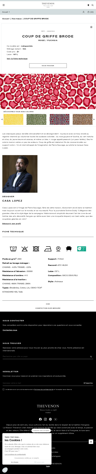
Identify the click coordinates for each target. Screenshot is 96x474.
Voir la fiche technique (17, 58)
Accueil (5, 12)
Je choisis (14, 462)
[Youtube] (55, 419)
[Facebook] (40, 419)
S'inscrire (88, 383)
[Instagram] (45, 419)
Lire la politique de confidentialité (15, 454)
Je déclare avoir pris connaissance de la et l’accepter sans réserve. (38, 389)
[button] (5, 470)
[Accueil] (48, 5)
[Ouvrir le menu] (3, 5)
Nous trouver (48, 65)
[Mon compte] (83, 12)
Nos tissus (17, 18)
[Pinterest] (50, 419)
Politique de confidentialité (43, 389)
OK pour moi (39, 462)
